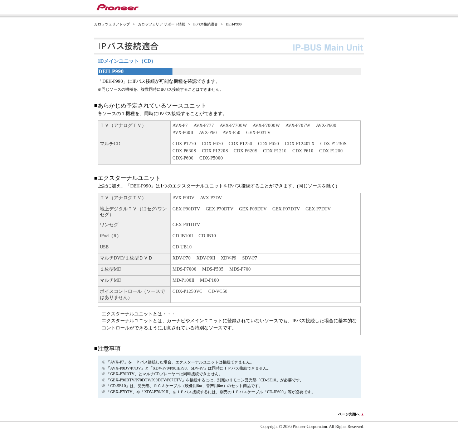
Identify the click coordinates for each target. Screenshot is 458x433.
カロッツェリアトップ (112, 24)
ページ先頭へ (351, 414)
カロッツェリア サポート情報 (161, 24)
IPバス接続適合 (205, 24)
